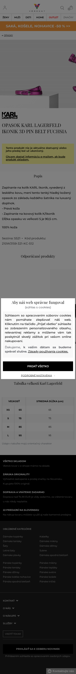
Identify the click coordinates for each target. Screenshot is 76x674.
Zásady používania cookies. (48, 351)
